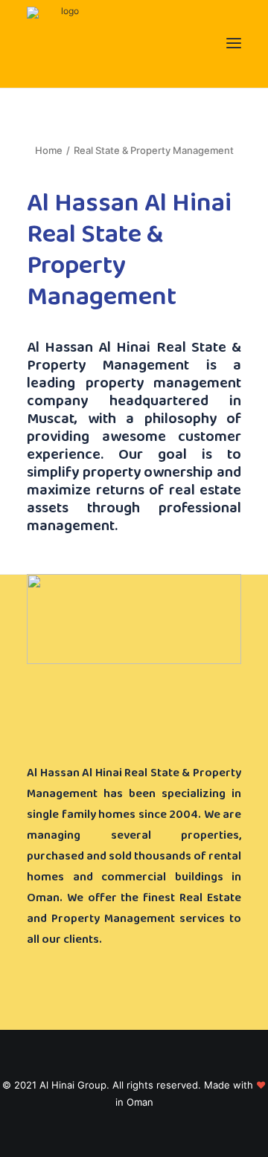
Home (49, 150)
